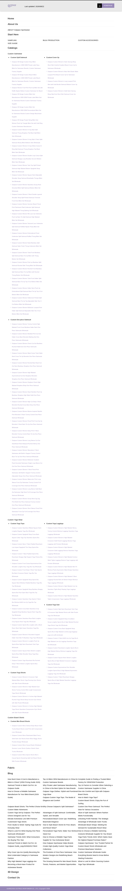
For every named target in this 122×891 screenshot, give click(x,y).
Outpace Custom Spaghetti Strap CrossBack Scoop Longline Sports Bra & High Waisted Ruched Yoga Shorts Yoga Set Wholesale (63, 622)
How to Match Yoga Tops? (88, 797)
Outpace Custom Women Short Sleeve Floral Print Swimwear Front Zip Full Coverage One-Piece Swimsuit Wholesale (27, 512)
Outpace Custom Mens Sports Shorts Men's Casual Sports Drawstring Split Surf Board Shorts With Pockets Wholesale (26, 758)
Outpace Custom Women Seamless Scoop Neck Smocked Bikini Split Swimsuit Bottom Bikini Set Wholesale (26, 188)
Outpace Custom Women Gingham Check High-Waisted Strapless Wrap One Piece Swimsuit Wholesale (26, 385)
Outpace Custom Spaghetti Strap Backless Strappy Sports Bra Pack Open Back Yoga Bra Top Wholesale (27, 593)
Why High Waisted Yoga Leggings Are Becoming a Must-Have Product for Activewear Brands (22, 864)
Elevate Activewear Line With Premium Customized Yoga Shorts (22, 820)
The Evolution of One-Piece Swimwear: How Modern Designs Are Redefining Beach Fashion (60, 855)
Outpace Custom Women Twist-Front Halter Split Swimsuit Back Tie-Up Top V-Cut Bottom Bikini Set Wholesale (27, 282)
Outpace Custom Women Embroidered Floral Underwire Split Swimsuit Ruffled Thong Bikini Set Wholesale (27, 236)
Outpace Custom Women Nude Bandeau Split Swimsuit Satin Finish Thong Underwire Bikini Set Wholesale (26, 246)
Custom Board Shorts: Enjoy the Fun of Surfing (93, 802)
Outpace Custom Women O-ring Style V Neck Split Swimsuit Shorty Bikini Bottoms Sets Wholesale (27, 141)
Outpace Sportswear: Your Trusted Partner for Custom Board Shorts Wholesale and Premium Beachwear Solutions (95, 846)
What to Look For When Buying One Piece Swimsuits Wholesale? (24, 832)
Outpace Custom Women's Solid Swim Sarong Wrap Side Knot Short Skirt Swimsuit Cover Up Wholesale (62, 94)
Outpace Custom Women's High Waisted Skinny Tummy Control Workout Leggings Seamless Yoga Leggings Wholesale (63, 531)
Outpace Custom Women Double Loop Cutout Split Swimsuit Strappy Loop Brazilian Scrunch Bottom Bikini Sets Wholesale (27, 159)
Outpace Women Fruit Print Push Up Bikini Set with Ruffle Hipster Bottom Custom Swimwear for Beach (27, 89)
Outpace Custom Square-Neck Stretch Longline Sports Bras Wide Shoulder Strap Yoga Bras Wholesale (26, 654)
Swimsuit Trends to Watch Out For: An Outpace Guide (22, 786)
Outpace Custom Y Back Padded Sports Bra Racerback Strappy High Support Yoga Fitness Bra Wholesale (27, 557)
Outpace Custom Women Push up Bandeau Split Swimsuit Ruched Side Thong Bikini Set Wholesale (27, 263)
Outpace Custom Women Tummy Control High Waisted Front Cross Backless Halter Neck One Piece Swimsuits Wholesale (26, 327)
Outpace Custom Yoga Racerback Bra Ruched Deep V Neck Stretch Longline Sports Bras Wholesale (26, 664)
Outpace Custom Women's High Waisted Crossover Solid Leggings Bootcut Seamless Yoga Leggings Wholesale (63, 551)
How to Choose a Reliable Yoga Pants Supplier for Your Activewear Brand (57, 838)
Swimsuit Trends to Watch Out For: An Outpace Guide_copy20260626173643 (22, 844)
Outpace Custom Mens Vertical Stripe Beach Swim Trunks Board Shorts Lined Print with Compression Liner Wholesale (27, 729)
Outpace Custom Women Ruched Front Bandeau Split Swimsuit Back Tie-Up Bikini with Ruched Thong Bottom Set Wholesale (27, 272)
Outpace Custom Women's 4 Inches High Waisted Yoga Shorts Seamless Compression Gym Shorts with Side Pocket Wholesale (27, 709)
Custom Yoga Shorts (18, 672)
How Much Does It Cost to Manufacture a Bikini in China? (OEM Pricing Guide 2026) (24, 780)
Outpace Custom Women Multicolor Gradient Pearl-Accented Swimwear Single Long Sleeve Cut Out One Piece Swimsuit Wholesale (27, 463)
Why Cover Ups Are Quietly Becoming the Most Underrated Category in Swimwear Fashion (24, 855)
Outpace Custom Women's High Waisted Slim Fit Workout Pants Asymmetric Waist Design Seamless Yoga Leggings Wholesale (63, 570)
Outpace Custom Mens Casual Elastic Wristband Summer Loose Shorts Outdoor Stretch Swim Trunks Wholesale (26, 748)
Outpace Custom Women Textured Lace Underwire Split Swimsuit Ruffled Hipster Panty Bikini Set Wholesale (27, 227)
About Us (13, 24)
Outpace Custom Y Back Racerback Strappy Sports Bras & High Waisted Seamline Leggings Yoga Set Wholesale (62, 680)
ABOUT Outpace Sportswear (19, 30)
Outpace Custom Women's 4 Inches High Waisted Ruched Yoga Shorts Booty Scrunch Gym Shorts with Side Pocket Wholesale (27, 700)
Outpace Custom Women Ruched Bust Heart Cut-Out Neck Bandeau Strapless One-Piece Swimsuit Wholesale (27, 366)
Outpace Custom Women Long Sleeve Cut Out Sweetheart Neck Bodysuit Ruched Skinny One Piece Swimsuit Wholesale (26, 444)
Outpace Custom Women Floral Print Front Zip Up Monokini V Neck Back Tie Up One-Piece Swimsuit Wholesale (27, 424)
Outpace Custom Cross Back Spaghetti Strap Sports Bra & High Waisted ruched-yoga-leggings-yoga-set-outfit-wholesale (63, 632)
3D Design (13, 872)
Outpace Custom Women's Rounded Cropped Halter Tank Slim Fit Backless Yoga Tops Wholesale (27, 636)
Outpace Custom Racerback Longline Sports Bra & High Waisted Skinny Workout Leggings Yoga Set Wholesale (63, 651)
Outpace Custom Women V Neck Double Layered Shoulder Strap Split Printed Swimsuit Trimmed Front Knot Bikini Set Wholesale (27, 198)
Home (11, 18)
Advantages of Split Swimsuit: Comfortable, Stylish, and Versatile (59, 814)
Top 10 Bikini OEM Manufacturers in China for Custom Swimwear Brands (60, 780)
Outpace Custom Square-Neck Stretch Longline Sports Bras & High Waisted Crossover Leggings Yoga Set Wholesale (62, 661)
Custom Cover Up (52, 57)
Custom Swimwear (15, 54)
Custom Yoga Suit (52, 605)
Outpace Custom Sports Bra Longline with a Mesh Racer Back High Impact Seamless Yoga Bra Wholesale (27, 628)
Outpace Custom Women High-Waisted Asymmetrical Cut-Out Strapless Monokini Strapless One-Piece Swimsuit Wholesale (24, 376)
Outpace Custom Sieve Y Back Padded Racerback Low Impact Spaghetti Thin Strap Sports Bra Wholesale (27, 547)
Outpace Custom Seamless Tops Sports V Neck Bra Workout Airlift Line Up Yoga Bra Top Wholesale (26, 602)
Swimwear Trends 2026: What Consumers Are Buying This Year (24, 838)
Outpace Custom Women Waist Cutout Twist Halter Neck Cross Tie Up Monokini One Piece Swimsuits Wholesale (27, 356)
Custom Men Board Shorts (20, 721)
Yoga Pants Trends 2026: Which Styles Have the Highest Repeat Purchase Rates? (95, 838)
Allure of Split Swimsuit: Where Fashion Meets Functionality (93, 814)
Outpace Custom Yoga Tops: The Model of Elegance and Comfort (59, 798)
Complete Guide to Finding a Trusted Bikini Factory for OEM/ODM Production (94, 780)
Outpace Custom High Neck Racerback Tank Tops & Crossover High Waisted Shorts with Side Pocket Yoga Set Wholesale (63, 612)
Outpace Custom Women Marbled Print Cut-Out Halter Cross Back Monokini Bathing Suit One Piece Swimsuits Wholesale (26, 337)
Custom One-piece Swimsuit (21, 320)
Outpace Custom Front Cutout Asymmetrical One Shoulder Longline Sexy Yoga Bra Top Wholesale (26, 565)
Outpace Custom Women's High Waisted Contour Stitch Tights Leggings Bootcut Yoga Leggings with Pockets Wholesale (63, 560)
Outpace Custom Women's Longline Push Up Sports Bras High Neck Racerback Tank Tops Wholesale (25, 644)
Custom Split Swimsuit (19, 57)
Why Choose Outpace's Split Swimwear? (58, 807)
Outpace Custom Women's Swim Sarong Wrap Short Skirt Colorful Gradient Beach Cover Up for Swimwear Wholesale (62, 65)
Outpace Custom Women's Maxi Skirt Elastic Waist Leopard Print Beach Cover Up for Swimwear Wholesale (63, 75)
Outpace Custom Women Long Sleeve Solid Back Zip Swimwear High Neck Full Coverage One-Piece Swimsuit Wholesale (27, 492)
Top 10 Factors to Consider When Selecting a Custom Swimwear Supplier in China (95, 786)
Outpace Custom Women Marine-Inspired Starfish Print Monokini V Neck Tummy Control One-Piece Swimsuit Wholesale (27, 415)
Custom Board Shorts (16, 718)
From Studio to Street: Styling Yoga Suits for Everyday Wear (24, 826)
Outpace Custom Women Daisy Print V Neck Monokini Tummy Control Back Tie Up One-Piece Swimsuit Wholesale (26, 434)
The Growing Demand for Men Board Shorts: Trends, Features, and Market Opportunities (60, 862)
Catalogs (12, 48)
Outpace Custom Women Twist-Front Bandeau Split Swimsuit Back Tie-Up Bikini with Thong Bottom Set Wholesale (26, 256)
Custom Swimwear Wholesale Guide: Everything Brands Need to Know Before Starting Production (93, 855)
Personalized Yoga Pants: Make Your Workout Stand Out (60, 832)
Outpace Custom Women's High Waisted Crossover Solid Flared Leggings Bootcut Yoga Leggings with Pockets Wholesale (62, 541)
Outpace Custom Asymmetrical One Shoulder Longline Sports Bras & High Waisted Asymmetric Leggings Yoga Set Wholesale (62, 671)
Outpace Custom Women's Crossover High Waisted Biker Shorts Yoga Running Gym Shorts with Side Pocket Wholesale (26, 680)
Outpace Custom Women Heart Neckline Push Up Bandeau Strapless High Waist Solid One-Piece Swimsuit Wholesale (27, 395)
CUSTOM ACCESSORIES (88, 40)
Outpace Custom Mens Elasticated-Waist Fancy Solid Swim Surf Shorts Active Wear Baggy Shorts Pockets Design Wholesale (27, 739)
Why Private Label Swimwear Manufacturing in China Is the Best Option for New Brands (60, 786)
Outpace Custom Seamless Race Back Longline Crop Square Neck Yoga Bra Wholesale (26, 620)
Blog (10, 773)
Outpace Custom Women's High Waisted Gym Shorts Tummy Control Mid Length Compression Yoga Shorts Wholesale (26, 690)
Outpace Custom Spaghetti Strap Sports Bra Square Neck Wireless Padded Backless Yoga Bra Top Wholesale (27, 583)
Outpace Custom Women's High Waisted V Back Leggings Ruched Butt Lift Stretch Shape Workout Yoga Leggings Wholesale (63, 580)
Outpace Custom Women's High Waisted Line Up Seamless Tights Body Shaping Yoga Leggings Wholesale (62, 589)
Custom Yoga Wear (15, 520)
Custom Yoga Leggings (54, 523)
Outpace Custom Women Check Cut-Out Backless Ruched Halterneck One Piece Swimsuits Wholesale (27, 347)
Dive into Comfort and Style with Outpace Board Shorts (93, 792)
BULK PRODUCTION (51, 40)
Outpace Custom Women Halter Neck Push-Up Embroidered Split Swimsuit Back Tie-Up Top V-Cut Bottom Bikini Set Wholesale (27, 291)
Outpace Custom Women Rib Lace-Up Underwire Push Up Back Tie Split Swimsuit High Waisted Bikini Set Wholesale (27, 217)
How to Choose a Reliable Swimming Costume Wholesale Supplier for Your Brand (95, 832)
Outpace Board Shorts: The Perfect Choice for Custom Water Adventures (25, 808)
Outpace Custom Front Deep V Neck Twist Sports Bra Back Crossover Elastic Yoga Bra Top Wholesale (27, 573)
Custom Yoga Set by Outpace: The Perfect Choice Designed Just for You (24, 814)
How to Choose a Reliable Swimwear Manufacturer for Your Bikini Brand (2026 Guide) (23, 794)
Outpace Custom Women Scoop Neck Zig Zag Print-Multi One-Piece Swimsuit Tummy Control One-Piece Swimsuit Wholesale (26, 502)
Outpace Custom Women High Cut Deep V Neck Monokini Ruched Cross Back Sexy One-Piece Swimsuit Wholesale (26, 405)
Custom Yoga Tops (17, 523)
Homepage (108, 5)
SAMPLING (12, 40)
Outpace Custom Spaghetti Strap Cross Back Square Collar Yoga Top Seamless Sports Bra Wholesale (25, 538)
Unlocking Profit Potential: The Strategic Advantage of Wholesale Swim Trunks (93, 820)
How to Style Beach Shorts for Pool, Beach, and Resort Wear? (59, 826)
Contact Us (14, 877)
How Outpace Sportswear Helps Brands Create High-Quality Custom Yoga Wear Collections (58, 846)
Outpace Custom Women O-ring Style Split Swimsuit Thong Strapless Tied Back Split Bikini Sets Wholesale (26, 133)
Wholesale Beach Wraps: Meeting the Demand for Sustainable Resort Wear (92, 826)
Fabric (11, 767)
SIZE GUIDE (12, 43)
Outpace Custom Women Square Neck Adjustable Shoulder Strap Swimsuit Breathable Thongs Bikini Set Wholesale (27, 178)
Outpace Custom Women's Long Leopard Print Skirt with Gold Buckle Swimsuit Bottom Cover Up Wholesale (62, 84)
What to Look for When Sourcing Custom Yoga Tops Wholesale (93, 862)
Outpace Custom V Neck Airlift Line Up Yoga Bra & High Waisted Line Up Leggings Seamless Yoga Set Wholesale (63, 641)
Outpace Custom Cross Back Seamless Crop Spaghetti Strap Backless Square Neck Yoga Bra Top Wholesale (26, 612)
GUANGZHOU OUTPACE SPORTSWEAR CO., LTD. (22, 888)
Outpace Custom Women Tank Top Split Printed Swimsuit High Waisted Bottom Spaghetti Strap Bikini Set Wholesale (26, 168)
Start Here (13, 34)
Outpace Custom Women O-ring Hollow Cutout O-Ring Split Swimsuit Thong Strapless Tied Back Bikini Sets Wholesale (27, 149)
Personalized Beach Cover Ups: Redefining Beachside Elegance (59, 820)
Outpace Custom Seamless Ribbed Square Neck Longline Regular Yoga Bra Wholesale (26, 529)
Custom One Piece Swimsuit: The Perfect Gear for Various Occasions (94, 808)
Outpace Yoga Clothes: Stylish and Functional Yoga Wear (60, 792)
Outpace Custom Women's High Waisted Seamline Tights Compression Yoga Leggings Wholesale (63, 597)
